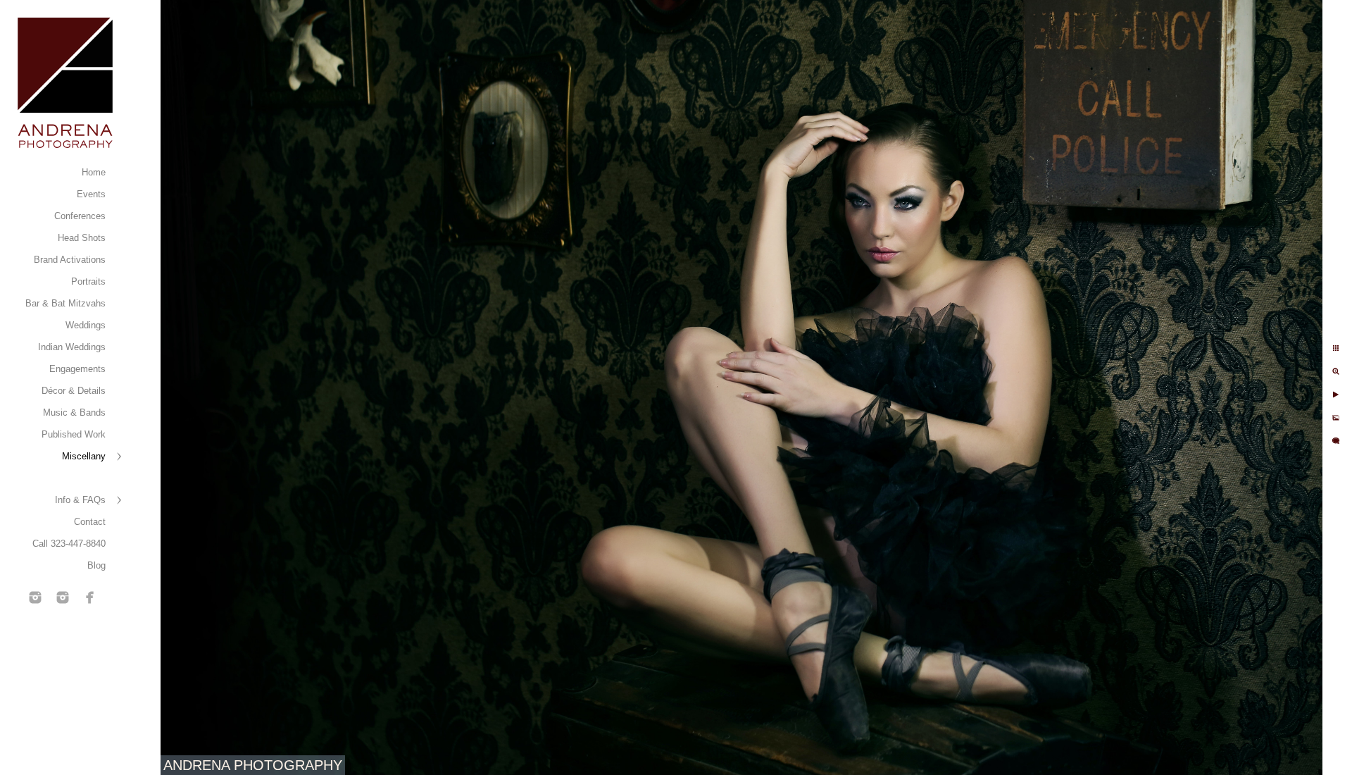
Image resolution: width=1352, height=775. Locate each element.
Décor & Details (74, 390)
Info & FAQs (80, 500)
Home (94, 172)
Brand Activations (70, 259)
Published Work (74, 434)
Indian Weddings (72, 347)
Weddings (85, 325)
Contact (90, 521)
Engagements (77, 369)
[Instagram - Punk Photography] (63, 597)
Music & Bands (74, 412)
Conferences (80, 216)
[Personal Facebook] (90, 597)
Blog (96, 565)
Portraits (88, 281)
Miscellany (84, 456)
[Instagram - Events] (35, 597)
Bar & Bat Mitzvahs (65, 303)
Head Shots (82, 237)
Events (91, 194)
